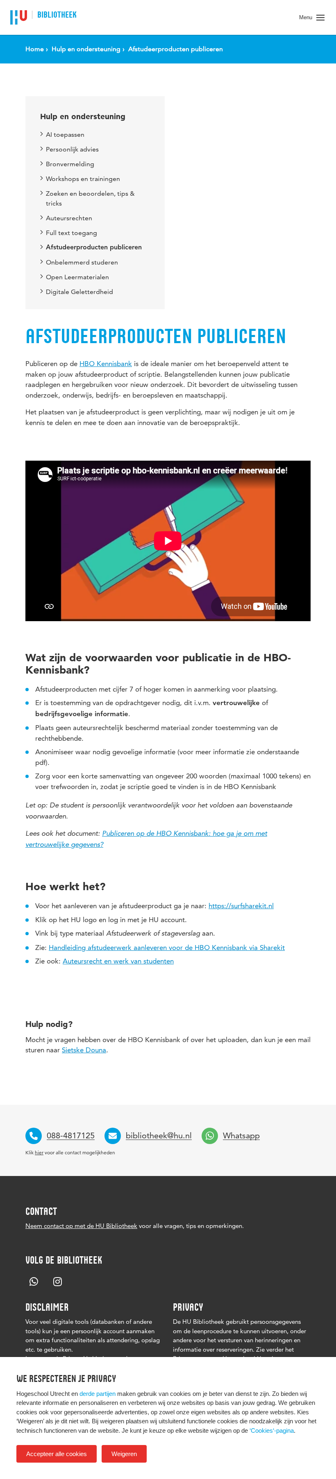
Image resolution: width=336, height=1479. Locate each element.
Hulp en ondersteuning (82, 116)
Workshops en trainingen (83, 179)
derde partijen (97, 1393)
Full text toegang (71, 233)
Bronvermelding (70, 164)
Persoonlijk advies (72, 149)
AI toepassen (65, 134)
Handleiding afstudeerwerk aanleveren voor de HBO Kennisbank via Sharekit (167, 947)
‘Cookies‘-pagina (272, 1430)
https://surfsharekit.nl (241, 906)
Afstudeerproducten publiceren (94, 247)
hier (39, 1152)
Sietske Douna (84, 1050)
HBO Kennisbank (105, 364)
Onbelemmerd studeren (82, 262)
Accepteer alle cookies (56, 1453)
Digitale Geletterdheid (79, 292)
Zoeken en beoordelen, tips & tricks (90, 198)
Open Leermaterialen (77, 277)
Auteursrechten (69, 218)
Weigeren (124, 1453)
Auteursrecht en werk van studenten (118, 961)
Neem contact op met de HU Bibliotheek (81, 1226)
